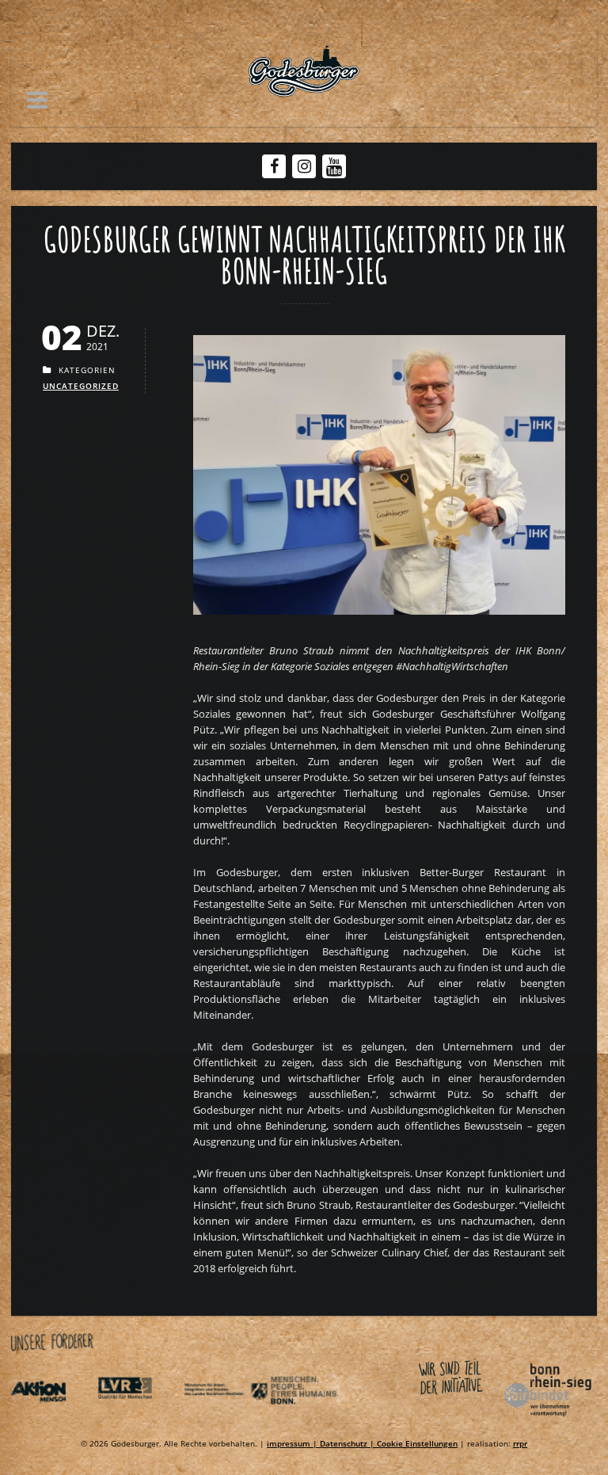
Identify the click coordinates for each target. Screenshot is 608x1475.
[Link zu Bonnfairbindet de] (475, 1419)
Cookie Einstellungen (417, 1443)
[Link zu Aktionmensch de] (53, 1419)
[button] (37, 100)
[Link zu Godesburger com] (304, 71)
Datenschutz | (348, 1443)
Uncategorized (81, 385)
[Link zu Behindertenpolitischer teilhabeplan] (312, 1419)
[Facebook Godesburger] (274, 166)
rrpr (520, 1443)
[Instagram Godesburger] (304, 166)
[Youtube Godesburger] (334, 167)
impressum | (293, 1443)
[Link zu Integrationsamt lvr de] (139, 1419)
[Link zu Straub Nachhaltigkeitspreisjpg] (379, 619)
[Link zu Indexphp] (226, 1419)
